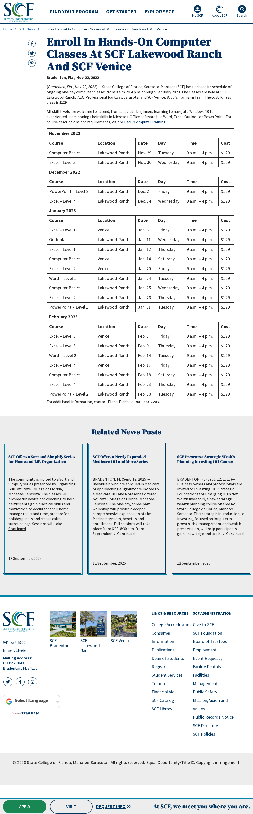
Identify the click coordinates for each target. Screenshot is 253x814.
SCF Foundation (207, 633)
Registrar (160, 666)
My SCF (197, 15)
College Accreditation (171, 624)
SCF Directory (205, 725)
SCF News (27, 29)
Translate (30, 713)
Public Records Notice (213, 717)
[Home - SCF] (23, 621)
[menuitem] (74, 11)
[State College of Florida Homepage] (19, 11)
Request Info (111, 806)
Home (7, 29)
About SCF (219, 15)
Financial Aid (163, 692)
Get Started (121, 11)
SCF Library (162, 709)
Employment (205, 650)
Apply (24, 806)
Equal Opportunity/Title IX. (170, 762)
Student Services (167, 675)
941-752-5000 (14, 642)
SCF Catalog (163, 700)
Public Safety (205, 692)
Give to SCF (203, 624)
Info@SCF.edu (14, 650)
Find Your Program (74, 11)
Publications (163, 650)
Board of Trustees (210, 641)
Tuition (158, 683)
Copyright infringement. (218, 762)
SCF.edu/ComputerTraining (143, 121)
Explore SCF (159, 11)
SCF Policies (204, 734)
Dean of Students (168, 658)
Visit (71, 806)
